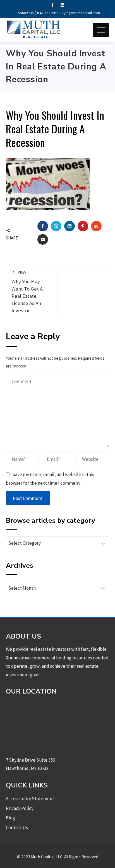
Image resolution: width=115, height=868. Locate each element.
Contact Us (17, 827)
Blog (10, 818)
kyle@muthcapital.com (81, 12)
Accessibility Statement (30, 799)
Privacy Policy (19, 808)
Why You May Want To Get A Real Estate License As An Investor (27, 292)
